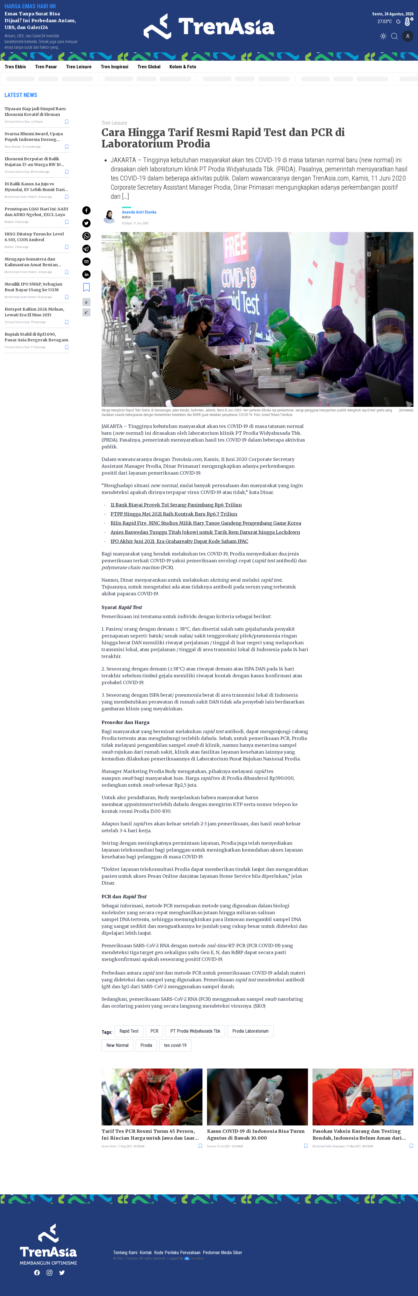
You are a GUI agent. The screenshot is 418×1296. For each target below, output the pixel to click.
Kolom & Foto (182, 66)
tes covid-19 (175, 1045)
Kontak (146, 1252)
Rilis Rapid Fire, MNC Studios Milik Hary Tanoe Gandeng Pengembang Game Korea (206, 523)
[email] (86, 261)
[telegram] (86, 249)
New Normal (117, 1045)
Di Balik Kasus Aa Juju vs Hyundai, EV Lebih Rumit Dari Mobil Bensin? (35, 189)
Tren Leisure (79, 66)
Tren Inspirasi (114, 66)
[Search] (396, 36)
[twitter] (86, 223)
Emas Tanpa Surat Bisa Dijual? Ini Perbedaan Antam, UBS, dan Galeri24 (40, 20)
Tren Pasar (46, 66)
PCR (154, 1031)
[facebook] (86, 210)
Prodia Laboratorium (250, 1031)
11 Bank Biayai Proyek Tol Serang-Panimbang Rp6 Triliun (176, 505)
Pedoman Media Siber (222, 1252)
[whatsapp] (86, 236)
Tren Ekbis (15, 66)
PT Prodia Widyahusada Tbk (195, 1031)
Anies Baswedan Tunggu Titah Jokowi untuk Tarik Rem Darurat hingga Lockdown (205, 532)
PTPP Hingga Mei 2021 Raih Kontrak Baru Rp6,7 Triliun (174, 514)
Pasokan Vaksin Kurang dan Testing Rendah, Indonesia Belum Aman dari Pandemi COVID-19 (357, 1134)
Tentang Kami (125, 1252)
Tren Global (148, 66)
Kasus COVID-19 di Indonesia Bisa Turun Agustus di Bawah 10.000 (256, 1134)
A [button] (86, 302)
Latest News (21, 95)
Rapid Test (128, 1031)
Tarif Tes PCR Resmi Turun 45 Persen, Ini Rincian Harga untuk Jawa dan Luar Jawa (148, 1134)
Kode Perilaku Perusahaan (177, 1252)
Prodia (146, 1045)
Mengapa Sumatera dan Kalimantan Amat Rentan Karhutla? (31, 265)
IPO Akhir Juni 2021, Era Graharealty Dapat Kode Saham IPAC (179, 541)
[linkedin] (86, 274)
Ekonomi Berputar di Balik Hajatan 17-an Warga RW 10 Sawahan (33, 164)
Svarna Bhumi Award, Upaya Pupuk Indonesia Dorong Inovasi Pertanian (34, 139)
